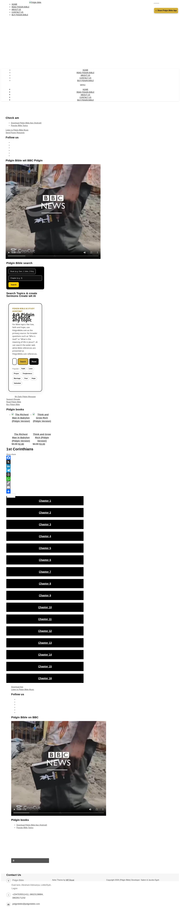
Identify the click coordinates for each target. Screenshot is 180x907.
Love (31, 369)
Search (13, 285)
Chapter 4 (45, 536)
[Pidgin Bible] (35, 2)
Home (14, 4)
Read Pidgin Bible (20, 7)
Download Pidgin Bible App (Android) (26, 123)
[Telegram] (45, 470)
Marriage (17, 378)
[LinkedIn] (45, 466)
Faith (23, 369)
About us (16, 9)
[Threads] (45, 474)
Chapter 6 (45, 559)
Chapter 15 (45, 666)
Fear (26, 378)
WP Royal (70, 880)
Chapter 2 (45, 512)
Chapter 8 (45, 583)
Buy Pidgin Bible (20, 14)
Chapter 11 (45, 619)
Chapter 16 (45, 678)
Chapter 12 (45, 630)
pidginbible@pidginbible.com (26, 904)
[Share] (45, 491)
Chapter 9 (45, 595)
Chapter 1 (45, 500)
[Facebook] (45, 458)
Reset (34, 362)
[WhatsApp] (45, 479)
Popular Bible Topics (19, 125)
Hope (34, 378)
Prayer (16, 373)
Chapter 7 (45, 571)
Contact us (17, 12)
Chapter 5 (45, 548)
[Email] (45, 487)
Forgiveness (27, 373)
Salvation (17, 383)
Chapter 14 (45, 654)
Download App (17, 687)
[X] (45, 462)
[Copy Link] (45, 483)
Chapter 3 (45, 524)
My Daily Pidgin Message (25, 396)
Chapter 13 (45, 642)
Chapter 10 (45, 607)
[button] (30, 860)
